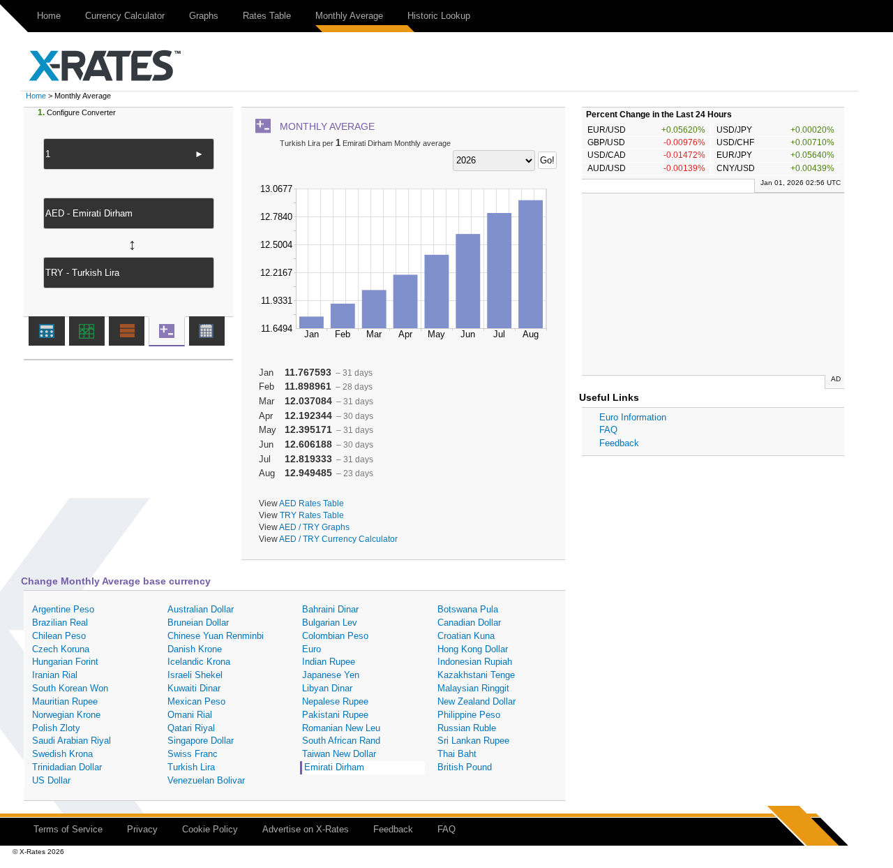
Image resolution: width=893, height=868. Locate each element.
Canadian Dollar (469, 622)
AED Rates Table (311, 503)
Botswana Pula (467, 609)
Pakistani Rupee (335, 714)
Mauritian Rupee (65, 701)
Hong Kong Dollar (472, 649)
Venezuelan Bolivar (206, 780)
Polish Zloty (56, 728)
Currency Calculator (125, 15)
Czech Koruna (60, 649)
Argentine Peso (63, 609)
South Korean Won (70, 688)
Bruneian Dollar (198, 622)
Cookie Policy (210, 829)
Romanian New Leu (341, 728)
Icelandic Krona (198, 661)
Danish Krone (194, 649)
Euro (311, 649)
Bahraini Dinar (330, 609)
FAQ (608, 430)
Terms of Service (68, 829)
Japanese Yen (330, 675)
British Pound (464, 767)
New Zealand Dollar (476, 701)
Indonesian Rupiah (474, 661)
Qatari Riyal (191, 728)
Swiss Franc (192, 754)
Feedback (619, 443)
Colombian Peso (335, 636)
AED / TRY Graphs (314, 526)
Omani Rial (189, 714)
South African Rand (341, 740)
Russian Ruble (466, 728)
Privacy (142, 829)
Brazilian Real (60, 622)
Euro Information (632, 417)
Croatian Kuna (466, 636)
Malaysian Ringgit (473, 688)
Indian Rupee (328, 661)
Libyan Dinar (327, 688)
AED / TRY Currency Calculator (338, 538)
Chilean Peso (59, 636)
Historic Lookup (438, 15)
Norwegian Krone (66, 714)
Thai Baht (456, 754)
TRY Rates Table (312, 515)
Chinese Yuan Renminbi (215, 636)
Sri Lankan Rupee (473, 740)
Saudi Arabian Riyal (71, 740)
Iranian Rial (54, 675)
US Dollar (51, 780)
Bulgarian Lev (329, 622)
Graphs (203, 15)
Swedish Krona (62, 754)
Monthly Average (349, 15)
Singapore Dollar (200, 740)
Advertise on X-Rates (305, 829)
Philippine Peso (468, 714)
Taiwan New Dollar (339, 754)
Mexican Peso (196, 701)
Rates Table (267, 15)
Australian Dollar (200, 609)
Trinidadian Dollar (67, 767)
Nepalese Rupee (335, 701)
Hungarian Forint (65, 661)
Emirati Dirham (334, 767)
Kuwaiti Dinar (193, 688)
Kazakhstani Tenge (476, 675)
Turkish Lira (191, 767)
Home (49, 15)
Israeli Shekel (195, 675)
